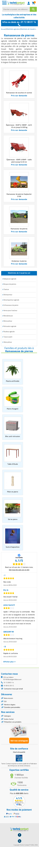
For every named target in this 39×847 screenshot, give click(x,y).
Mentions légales (9, 704)
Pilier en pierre (12, 491)
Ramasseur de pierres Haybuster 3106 (19, 195)
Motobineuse (8, 315)
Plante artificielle (12, 381)
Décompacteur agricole (11, 300)
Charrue (6, 289)
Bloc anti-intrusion (12, 436)
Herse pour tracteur (10, 310)
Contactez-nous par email (13, 689)
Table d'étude (12, 464)
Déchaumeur (7, 294)
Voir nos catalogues (19, 740)
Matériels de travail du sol (30, 29)
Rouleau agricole (9, 331)
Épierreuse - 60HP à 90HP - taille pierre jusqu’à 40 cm (19, 160)
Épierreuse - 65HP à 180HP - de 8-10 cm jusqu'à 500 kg (19, 126)
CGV (5, 701)
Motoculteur (7, 321)
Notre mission (8, 698)
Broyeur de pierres (9, 284)
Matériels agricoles (13, 29)
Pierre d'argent (12, 408)
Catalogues (7, 716)
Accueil (3, 29)
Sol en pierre (12, 519)
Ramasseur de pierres (19, 228)
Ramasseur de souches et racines (19, 92)
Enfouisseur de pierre (10, 305)
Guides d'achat (8, 719)
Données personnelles (12, 707)
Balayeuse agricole (9, 279)
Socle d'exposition (13, 547)
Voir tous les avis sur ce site (19, 569)
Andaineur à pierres (19, 261)
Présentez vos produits (12, 722)
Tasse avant (7, 337)
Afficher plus (8, 661)
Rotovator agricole (9, 326)
